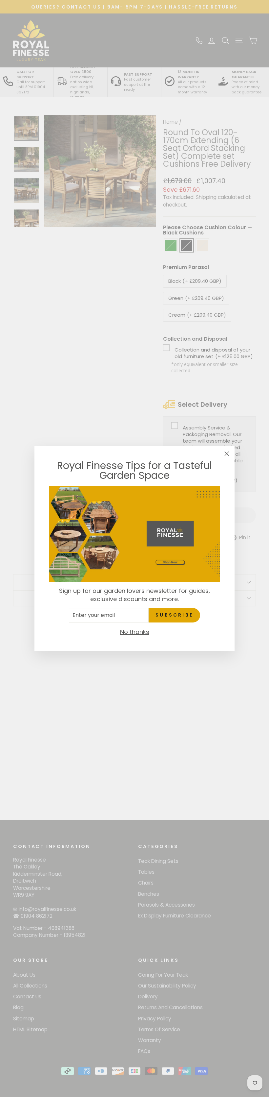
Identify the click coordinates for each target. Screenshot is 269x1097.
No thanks (134, 632)
